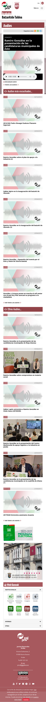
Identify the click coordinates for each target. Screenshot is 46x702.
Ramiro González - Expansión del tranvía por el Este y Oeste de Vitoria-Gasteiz (21, 260)
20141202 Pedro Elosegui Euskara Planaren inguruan (19, 124)
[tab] (23, 590)
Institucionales (10, 590)
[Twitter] (20, 684)
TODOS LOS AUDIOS (11, 85)
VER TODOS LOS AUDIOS (12, 302)
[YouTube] (14, 684)
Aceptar (26, 700)
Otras (7, 626)
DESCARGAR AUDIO (11, 82)
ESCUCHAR (10, 117)
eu (39, 3)
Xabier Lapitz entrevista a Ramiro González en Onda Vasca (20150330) (21, 410)
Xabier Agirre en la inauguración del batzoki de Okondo (21, 192)
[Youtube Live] (33, 684)
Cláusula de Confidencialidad (23, 678)
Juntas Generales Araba (23, 647)
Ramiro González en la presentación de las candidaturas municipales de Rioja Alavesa (19, 342)
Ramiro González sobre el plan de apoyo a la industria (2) (20, 158)
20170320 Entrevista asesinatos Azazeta (18, 515)
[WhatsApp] (30, 684)
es (42, 3)
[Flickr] (23, 684)
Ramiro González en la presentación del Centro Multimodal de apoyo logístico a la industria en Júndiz (21, 445)
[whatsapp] (37, 31)
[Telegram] (26, 684)
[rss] (35, 31)
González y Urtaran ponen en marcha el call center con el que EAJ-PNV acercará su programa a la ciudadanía (22, 295)
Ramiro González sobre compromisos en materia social (22, 376)
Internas (8, 621)
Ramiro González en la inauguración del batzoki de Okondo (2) (22, 226)
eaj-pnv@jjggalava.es (23, 664)
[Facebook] (16, 684)
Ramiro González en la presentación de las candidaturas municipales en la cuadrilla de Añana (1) (22, 481)
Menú (36, 8)
